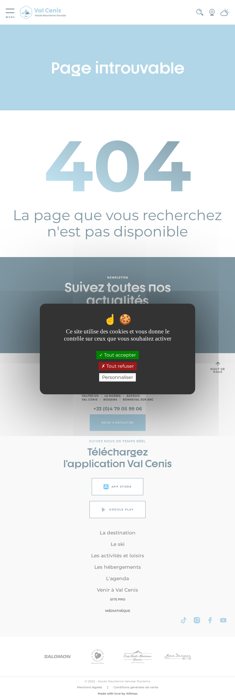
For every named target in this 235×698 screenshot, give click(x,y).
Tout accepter (119, 355)
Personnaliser (117, 377)
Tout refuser (119, 366)
